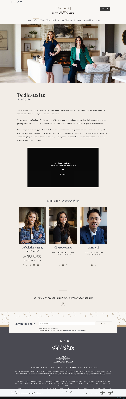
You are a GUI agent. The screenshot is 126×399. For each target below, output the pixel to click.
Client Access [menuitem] (105, 8)
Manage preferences (89, 393)
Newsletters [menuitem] (77, 20)
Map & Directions (92, 367)
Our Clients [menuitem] (55, 20)
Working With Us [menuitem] (45, 20)
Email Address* (44, 324)
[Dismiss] (124, 391)
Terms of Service (79, 330)
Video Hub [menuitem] (68, 20)
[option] (32, 237)
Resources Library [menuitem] (88, 20)
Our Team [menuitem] (35, 20)
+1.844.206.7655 (77, 367)
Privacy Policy (68, 330)
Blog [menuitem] (62, 20)
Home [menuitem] (29, 20)
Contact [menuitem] (97, 20)
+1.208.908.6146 (61, 367)
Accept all (110, 393)
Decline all (102, 393)
